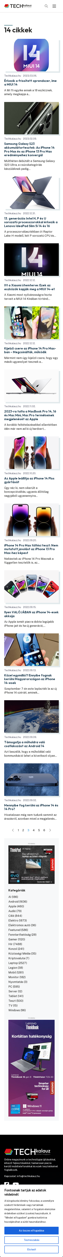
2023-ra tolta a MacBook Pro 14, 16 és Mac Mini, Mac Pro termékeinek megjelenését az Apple (30, 415)
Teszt (12, 1000)
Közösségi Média (19, 953)
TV (10, 1005)
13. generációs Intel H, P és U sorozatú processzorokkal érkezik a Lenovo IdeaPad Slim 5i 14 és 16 (31, 222)
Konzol (12, 949)
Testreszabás (31, 1240)
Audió (12, 911)
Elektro (13, 920)
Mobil (12, 972)
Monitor (13, 977)
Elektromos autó (19, 925)
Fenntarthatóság (19, 934)
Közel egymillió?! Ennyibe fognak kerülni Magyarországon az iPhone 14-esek (29, 679)
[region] (31, 1221)
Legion (12, 967)
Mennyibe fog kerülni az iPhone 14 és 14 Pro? (31, 807)
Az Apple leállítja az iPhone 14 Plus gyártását (29, 480)
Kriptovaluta (16, 958)
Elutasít (31, 1249)
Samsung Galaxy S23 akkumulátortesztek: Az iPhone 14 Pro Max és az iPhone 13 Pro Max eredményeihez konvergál (29, 149)
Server (12, 991)
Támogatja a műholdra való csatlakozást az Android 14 (24, 744)
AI (9, 897)
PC (10, 986)
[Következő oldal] (50, 830)
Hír (10, 944)
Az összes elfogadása (31, 1230)
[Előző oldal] (13, 830)
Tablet (12, 996)
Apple (12, 906)
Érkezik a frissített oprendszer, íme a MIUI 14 (30, 82)
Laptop (13, 963)
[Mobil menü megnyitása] (54, 6)
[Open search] (46, 6)
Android (13, 901)
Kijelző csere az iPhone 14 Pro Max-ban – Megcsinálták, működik (30, 350)
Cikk (11, 915)
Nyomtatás (15, 982)
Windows (14, 1010)
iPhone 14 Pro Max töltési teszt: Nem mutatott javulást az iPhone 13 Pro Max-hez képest (31, 549)
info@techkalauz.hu (28, 1176)
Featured (14, 930)
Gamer (12, 939)
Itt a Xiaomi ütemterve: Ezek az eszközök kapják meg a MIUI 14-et (29, 287)
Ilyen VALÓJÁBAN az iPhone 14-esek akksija (31, 614)
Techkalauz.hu (12, 75)
